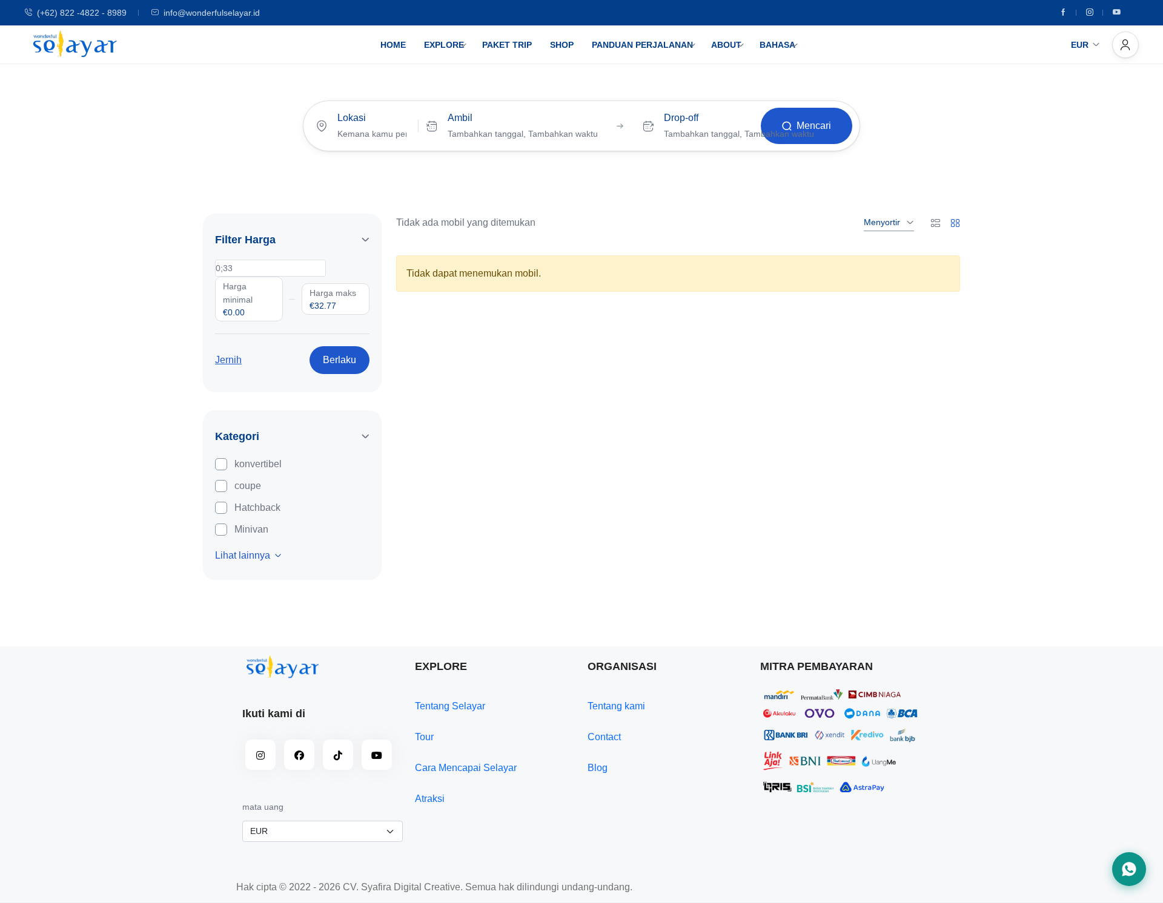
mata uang (262, 807)
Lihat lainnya (242, 555)
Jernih (228, 360)
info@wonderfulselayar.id (212, 13)
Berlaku (339, 360)
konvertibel (258, 464)
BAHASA (777, 45)
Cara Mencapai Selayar (466, 768)
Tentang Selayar (450, 706)
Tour (424, 737)
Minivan (251, 529)
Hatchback (257, 507)
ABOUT (726, 45)
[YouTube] (377, 755)
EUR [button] (1079, 45)
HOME (393, 45)
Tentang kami (616, 706)
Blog (598, 768)
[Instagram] (1089, 13)
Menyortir (882, 222)
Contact (604, 737)
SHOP (562, 45)
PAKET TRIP (507, 45)
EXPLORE (444, 45)
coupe (247, 486)
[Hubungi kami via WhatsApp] (1129, 869)
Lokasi (351, 118)
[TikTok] (338, 755)
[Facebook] (1063, 13)
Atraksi (430, 798)
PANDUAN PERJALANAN (642, 45)
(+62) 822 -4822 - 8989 (82, 13)
